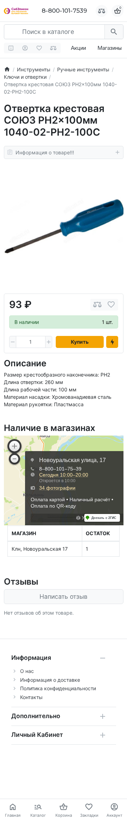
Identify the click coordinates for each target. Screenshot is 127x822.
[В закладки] (111, 305)
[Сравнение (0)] (53, 48)
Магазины (109, 48)
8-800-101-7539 (64, 10)
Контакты (31, 697)
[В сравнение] (97, 305)
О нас (27, 671)
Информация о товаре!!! (45, 152)
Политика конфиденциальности (58, 688)
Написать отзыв (63, 596)
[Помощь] (11, 48)
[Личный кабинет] (25, 48)
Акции (78, 48)
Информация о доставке (50, 680)
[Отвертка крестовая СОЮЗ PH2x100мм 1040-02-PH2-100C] (63, 226)
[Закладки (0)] (39, 48)
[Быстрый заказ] (112, 342)
